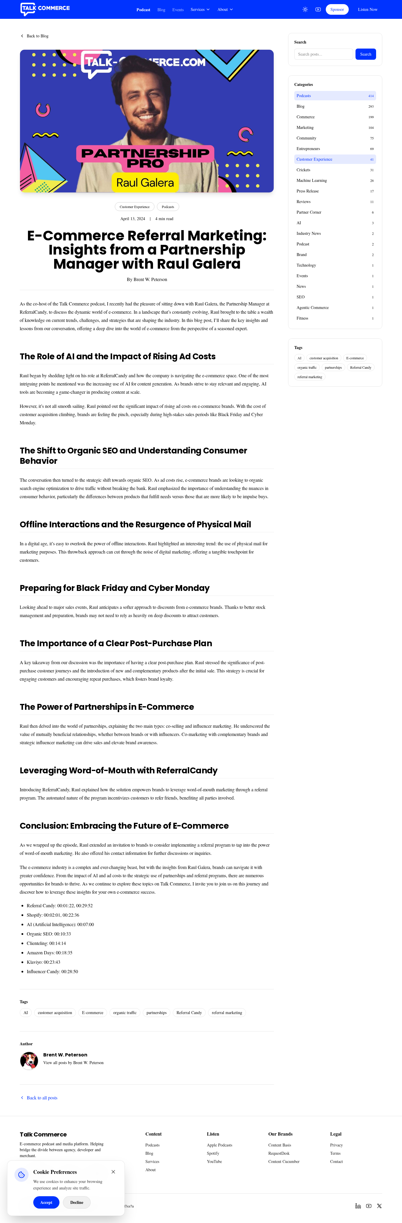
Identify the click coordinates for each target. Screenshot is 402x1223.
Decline (76, 1202)
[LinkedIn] (358, 1206)
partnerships (157, 1012)
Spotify (213, 1153)
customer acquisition (55, 1012)
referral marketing (227, 1012)
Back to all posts (42, 1097)
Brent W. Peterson (150, 279)
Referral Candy (189, 1012)
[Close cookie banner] (113, 1172)
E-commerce (92, 1012)
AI (26, 1012)
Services (198, 9)
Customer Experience (134, 206)
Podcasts (168, 206)
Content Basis (279, 1145)
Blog (161, 9)
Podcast (143, 9)
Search (365, 54)
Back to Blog (38, 36)
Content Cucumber (284, 1161)
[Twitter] (379, 1206)
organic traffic (125, 1012)
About (222, 9)
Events (178, 9)
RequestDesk (279, 1153)
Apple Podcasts (219, 1145)
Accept (46, 1202)
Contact (336, 1161)
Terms (335, 1153)
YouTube (214, 1161)
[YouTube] (318, 9)
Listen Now (368, 9)
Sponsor (337, 9)
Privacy (336, 1145)
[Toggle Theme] (305, 9)
